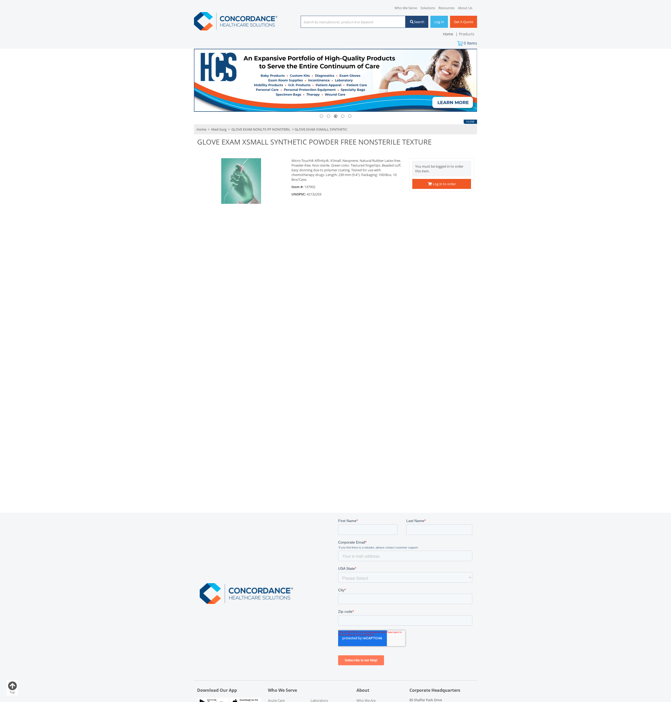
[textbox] (350, 22)
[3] (335, 116)
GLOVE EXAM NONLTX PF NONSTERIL (261, 129)
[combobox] (353, 22)
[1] (321, 116)
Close (470, 121)
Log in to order (444, 184)
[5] (349, 116)
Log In (439, 21)
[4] (342, 116)
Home (201, 129)
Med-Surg (218, 129)
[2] (328, 116)
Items (470, 43)
